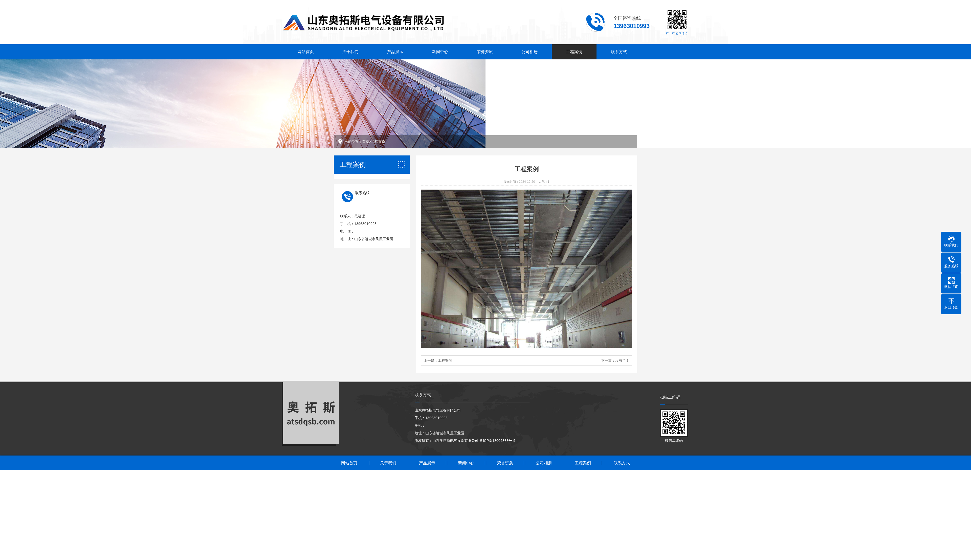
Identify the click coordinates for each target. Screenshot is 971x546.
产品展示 (395, 52)
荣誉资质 (485, 52)
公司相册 (529, 52)
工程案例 (574, 52)
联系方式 (619, 52)
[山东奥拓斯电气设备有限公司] (364, 21)
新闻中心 (440, 52)
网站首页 (306, 52)
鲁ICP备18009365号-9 (497, 441)
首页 (365, 142)
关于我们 (350, 52)
